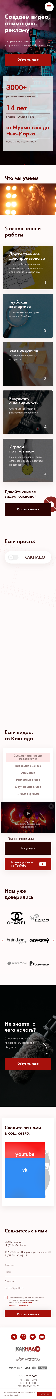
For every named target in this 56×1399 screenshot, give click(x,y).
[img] (25, 1178)
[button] (28, 60)
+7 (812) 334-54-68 (15, 1245)
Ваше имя (9, 1265)
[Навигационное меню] (49, 6)
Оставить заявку (28, 1314)
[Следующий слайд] (53, 941)
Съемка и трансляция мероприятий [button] (28, 825)
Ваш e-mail (10, 1281)
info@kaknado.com (14, 1242)
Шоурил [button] (28, 821)
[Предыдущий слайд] (3, 941)
